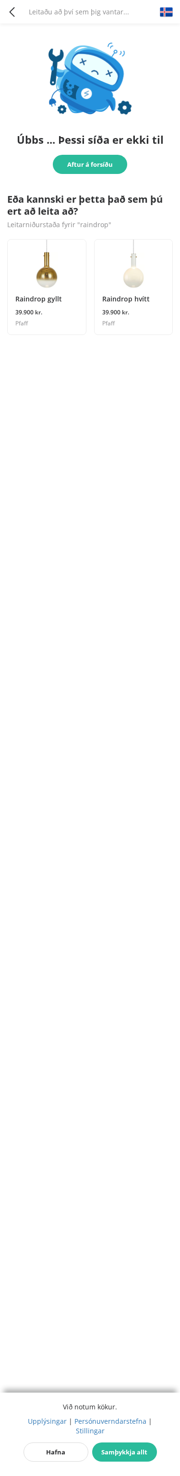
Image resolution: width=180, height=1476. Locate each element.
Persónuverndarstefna (110, 1421)
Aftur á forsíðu (90, 164)
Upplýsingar (47, 1421)
